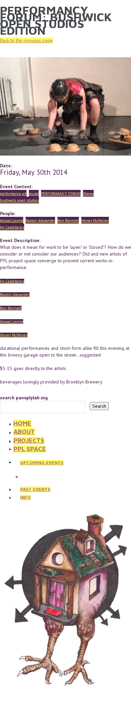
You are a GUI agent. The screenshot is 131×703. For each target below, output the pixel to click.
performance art (13, 193)
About (24, 431)
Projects (28, 440)
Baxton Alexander (40, 220)
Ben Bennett (68, 220)
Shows (88, 193)
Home (22, 423)
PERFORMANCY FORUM (61, 193)
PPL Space (29, 449)
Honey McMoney (95, 220)
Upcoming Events (41, 462)
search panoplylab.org (24, 398)
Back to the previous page (26, 40)
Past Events (35, 489)
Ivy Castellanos (12, 227)
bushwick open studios (19, 200)
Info (25, 497)
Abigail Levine (11, 220)
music (34, 193)
